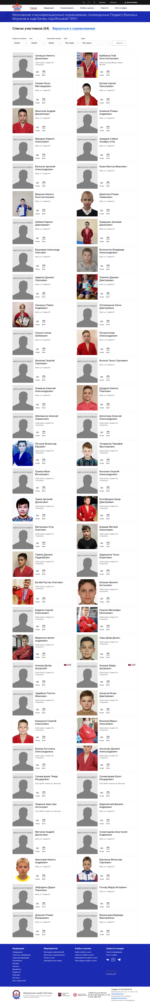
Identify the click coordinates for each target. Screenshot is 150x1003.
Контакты (113, 2)
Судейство (16, 972)
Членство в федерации (21, 955)
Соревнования (66, 8)
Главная (33, 8)
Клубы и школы (87, 8)
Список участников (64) (30, 28)
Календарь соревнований (54, 952)
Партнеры (102, 2)
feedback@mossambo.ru (119, 998)
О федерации (17, 952)
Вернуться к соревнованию (73, 28)
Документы (16, 969)
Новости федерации (114, 952)
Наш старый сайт (19, 981)
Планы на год (49, 958)
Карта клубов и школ (83, 952)
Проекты (15, 966)
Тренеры (15, 963)
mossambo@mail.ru (117, 994)
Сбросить (119, 43)
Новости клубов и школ (84, 955)
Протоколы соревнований (54, 955)
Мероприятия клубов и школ (86, 958)
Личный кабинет (132, 2)
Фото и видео (121, 8)
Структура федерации (20, 958)
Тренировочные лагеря (53, 961)
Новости (104, 8)
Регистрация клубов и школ (86, 961)
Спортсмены (17, 961)
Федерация (49, 8)
